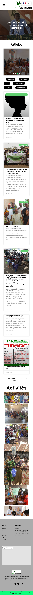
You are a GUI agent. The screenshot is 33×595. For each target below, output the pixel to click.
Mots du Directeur (12, 226)
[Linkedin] (22, 584)
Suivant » (16, 381)
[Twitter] (18, 584)
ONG (3, 537)
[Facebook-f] (11, 584)
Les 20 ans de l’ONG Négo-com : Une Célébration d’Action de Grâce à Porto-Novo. (16, 171)
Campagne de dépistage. (14, 316)
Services (4, 533)
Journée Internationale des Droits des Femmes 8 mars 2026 (15, 120)
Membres (4, 535)
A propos (4, 531)
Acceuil (4, 528)
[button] (4, 5)
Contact (4, 539)
